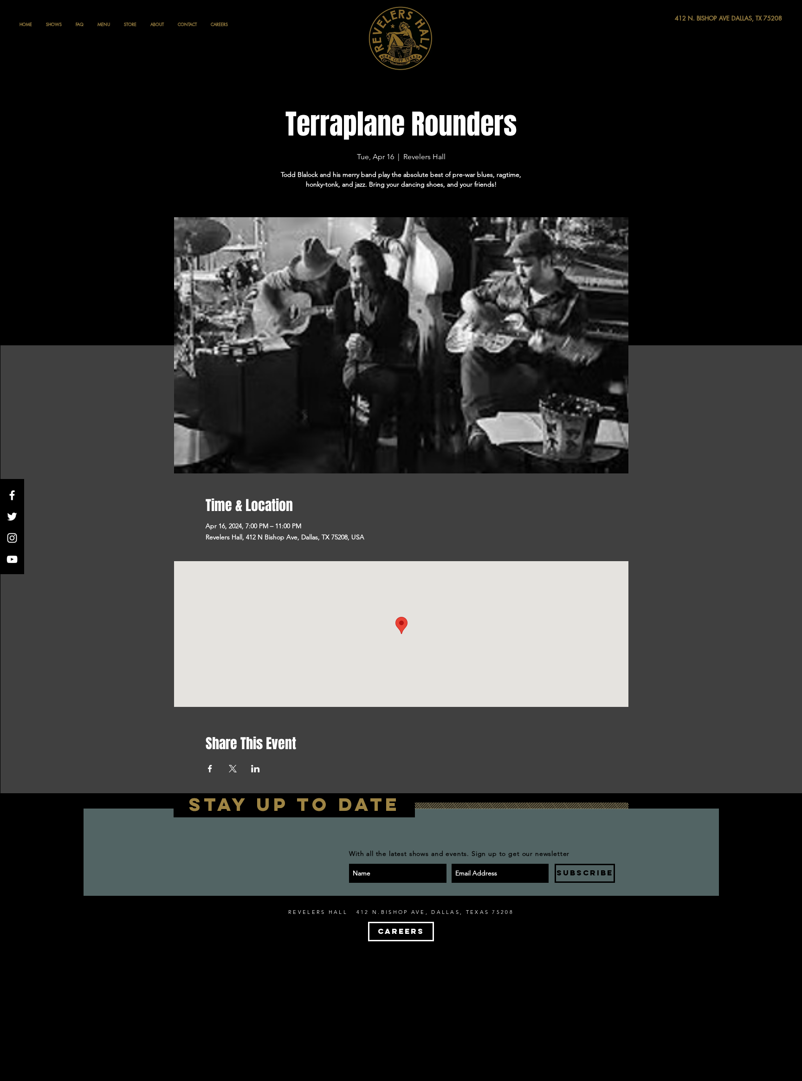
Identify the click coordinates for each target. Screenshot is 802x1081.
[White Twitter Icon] (12, 516)
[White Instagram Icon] (12, 537)
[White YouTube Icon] (12, 559)
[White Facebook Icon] (12, 495)
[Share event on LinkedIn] (255, 768)
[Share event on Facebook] (210, 768)
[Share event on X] (232, 768)
